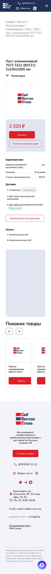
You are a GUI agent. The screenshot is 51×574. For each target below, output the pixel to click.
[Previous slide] (9, 331)
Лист (28, 29)
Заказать (22, 134)
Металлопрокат (15, 25)
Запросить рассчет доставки (25, 218)
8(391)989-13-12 (28, 3)
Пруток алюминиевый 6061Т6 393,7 (16, 369)
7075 (37, 29)
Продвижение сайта (19, 525)
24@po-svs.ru (25, 8)
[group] (25, 98)
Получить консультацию (25, 143)
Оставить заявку (25, 453)
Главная (10, 21)
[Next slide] (19, 331)
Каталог (22, 21)
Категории (18, 75)
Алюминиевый (14, 29)
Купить (21, 380)
